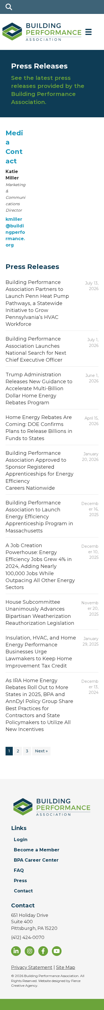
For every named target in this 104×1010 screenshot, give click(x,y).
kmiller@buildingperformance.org (15, 232)
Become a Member (36, 849)
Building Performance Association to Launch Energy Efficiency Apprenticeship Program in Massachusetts (39, 517)
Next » (41, 750)
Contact (23, 891)
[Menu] (88, 32)
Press (20, 880)
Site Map (65, 967)
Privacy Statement (31, 967)
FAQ (19, 870)
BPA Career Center (36, 860)
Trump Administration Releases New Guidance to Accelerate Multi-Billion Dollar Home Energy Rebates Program (39, 389)
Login (20, 839)
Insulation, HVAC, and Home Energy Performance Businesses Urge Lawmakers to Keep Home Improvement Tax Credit (41, 652)
